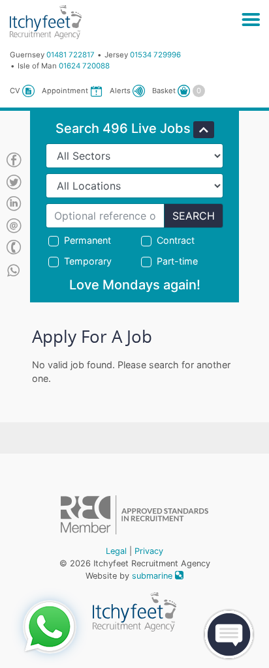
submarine (153, 576)
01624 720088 (84, 65)
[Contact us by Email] (14, 227)
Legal (116, 551)
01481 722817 (70, 54)
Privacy (148, 551)
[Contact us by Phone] (14, 248)
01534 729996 (155, 54)
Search (193, 215)
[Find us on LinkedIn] (14, 205)
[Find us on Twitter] (14, 183)
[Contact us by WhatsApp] (13, 270)
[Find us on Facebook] (14, 161)
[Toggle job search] (203, 129)
